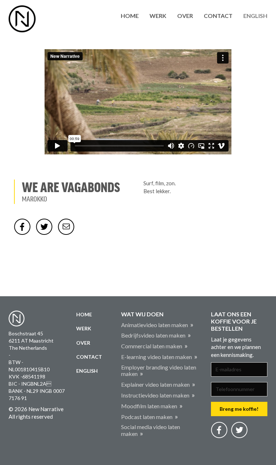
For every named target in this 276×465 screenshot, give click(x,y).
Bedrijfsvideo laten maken (153, 335)
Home (130, 15)
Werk (158, 15)
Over (185, 15)
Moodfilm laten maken (149, 406)
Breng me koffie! (239, 409)
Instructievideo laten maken (155, 395)
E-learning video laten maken (156, 356)
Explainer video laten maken (155, 384)
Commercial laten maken (151, 346)
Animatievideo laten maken (154, 324)
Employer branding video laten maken (158, 370)
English (255, 15)
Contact (218, 15)
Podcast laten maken (146, 416)
